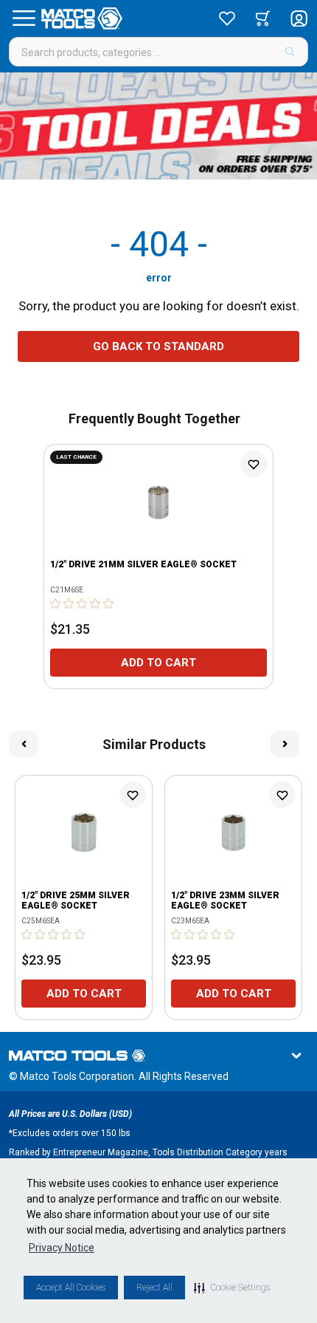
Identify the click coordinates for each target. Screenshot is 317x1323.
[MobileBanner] (158, 126)
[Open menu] (23, 18)
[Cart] (263, 18)
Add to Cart (158, 662)
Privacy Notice (61, 1248)
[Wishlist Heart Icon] (253, 464)
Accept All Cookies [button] (70, 1287)
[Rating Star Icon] (56, 603)
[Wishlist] (227, 18)
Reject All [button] (154, 1287)
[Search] (290, 52)
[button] (232, 1287)
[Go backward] (23, 744)
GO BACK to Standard (158, 346)
